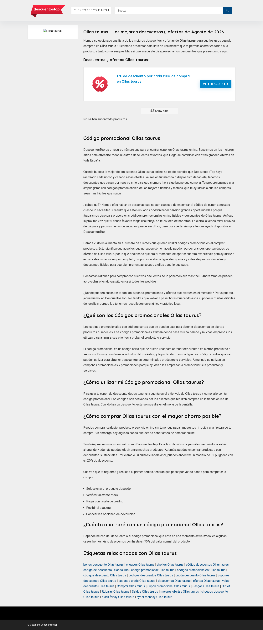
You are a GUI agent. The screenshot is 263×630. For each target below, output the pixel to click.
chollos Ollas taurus (170, 564)
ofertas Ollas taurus (206, 581)
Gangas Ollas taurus (206, 586)
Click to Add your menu (91, 10)
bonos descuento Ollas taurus (103, 564)
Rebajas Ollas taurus (115, 591)
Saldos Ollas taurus (145, 591)
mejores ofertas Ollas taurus (180, 591)
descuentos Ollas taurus (174, 581)
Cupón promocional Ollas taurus (168, 586)
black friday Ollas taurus (118, 597)
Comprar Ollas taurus (131, 586)
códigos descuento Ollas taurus (104, 575)
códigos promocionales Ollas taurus (201, 570)
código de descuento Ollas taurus (106, 570)
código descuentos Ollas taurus (207, 564)
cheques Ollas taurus (140, 564)
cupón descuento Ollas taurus (195, 575)
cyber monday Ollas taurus (154, 597)
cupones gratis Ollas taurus (137, 581)
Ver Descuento (215, 84)
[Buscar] (227, 10)
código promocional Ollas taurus (152, 570)
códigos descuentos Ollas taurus (151, 575)
